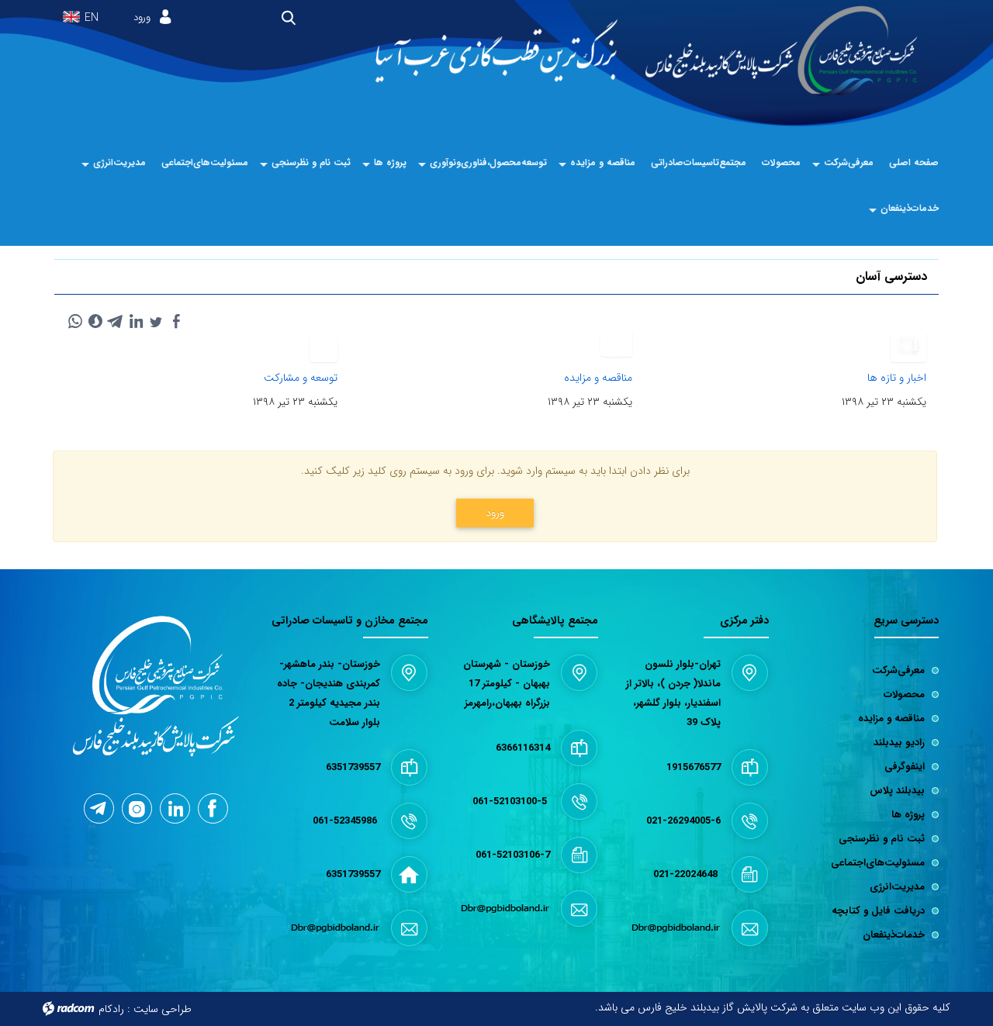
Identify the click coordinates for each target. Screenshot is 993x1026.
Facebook (213, 808)
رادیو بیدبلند (899, 742)
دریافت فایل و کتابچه (878, 911)
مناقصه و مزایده (598, 377)
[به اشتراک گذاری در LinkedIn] (136, 321)
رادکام (111, 1008)
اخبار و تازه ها (896, 377)
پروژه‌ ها (908, 815)
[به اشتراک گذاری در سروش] (95, 321)
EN (92, 18)
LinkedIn (175, 808)
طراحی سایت (162, 1008)
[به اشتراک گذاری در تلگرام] (116, 321)
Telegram (99, 808)
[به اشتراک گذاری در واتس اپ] (75, 321)
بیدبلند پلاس (897, 790)
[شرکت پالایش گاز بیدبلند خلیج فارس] (782, 51)
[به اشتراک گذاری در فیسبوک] (176, 321)
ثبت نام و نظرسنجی (882, 839)
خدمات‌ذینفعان (894, 935)
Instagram (137, 808)
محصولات (904, 694)
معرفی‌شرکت (898, 670)
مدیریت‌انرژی (897, 887)
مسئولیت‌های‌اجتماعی (878, 863)
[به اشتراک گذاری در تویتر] (156, 321)
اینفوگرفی (904, 766)
